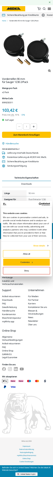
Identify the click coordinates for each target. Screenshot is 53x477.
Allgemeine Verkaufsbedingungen (12, 338)
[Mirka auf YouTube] (22, 369)
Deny (26, 270)
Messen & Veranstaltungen (35, 312)
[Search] (44, 8)
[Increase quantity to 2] (34, 127)
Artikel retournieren (11, 296)
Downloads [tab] (26, 183)
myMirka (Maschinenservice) (26, 455)
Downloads (7, 300)
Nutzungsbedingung (26, 452)
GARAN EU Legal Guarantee (9, 356)
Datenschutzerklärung (26, 449)
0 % (23, 114)
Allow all (26, 254)
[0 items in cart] (39, 8)
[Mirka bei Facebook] (4, 369)
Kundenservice (9, 314)
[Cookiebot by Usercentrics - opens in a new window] (39, 204)
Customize (25, 262)
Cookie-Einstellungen (26, 461)
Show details (39, 246)
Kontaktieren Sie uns (37, 307)
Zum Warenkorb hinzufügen (26, 134)
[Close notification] (49, 2)
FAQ (4, 303)
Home (4, 21)
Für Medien (33, 296)
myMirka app (8, 321)
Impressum (26, 446)
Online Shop (7, 350)
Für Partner (33, 300)
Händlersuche (12, 143)
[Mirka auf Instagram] (10, 369)
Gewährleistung (9, 307)
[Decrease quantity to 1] (19, 127)
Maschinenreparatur (11, 317)
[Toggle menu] (49, 9)
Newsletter (33, 321)
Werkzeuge (7, 277)
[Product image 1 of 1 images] (26, 49)
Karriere (32, 303)
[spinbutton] (26, 127)
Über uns (32, 324)
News (30, 317)
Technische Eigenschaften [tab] (26, 177)
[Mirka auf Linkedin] (16, 369)
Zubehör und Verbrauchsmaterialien (12, 282)
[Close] (49, 467)
